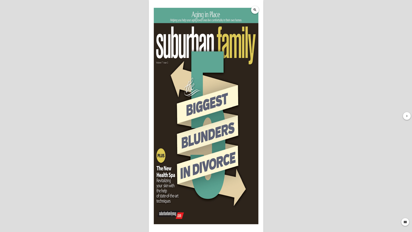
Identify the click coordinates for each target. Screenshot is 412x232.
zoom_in (255, 10)
